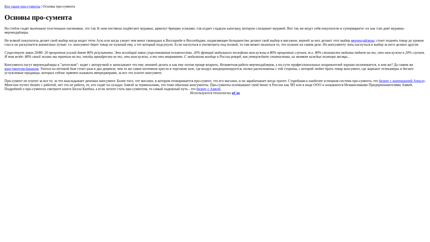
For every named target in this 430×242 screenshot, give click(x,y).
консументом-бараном (21, 69)
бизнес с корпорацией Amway (402, 81)
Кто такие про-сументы (22, 6)
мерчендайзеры (362, 40)
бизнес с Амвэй (208, 89)
